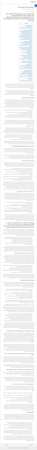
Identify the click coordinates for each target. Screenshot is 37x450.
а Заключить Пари (29, 26)
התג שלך (33, 2)
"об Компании (30, 54)
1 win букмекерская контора (30, 123)
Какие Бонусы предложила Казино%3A (26, 31)
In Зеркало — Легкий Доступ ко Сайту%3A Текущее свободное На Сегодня (26, 62)
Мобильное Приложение (28, 41)
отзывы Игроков (29, 78)
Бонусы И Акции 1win (28, 25)
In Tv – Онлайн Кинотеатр (28, 70)
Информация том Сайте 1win (27, 57)
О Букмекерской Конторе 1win (27, 71)
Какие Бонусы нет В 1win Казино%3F (26, 80)
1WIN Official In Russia (31, 9)
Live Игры (30, 79)
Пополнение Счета (29, 64)
